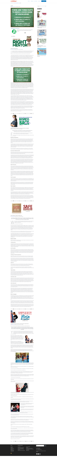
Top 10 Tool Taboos (40, 36)
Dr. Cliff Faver (12, 49)
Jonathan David (13, 216)
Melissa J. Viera (13, 324)
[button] (43, 1)
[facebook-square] (38, 8)
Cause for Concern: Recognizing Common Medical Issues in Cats (41, 46)
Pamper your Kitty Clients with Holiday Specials (41, 27)
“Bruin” (38, 18)
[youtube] (39, 8)
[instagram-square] (41, 8)
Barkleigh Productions (13, 6)
